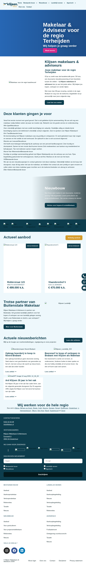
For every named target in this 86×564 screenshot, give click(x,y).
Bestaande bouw (29, 3)
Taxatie (6, 506)
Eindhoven (64, 408)
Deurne (45, 408)
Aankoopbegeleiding (54, 494)
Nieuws (6, 510)
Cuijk (40, 408)
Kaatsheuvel (54, 411)
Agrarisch (70, 3)
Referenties (8, 502)
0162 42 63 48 (9, 422)
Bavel (47, 411)
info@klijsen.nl (9, 424)
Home (20, 3)
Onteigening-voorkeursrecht (56, 533)
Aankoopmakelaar (10, 494)
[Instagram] (7, 550)
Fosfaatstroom (52, 529)
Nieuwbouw (43, 3)
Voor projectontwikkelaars (13, 529)
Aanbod (6, 490)
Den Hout (41, 411)
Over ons (22, 7)
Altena (17, 408)
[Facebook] (14, 550)
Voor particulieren (10, 525)
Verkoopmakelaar (10, 498)
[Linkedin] (22, 550)
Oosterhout (73, 408)
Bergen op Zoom (26, 408)
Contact (29, 7)
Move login (32, 561)
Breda (35, 408)
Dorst (63, 411)
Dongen (51, 408)
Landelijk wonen (57, 3)
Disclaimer (62, 561)
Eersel (57, 408)
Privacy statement (76, 561)
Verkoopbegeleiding (54, 502)
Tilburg (34, 411)
